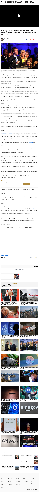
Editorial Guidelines (28, 227)
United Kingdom (25, 481)
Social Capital (10, 478)
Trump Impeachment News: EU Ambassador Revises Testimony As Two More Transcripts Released (19, 218)
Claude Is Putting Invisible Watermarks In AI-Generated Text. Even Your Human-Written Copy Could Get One (9, 448)
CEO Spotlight (10, 484)
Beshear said (31, 142)
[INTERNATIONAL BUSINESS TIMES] (19, 2)
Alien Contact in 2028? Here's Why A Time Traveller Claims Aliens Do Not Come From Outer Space (29, 319)
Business (2, 481)
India (24, 478)
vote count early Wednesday (7, 133)
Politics (2, 484)
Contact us (17, 478)
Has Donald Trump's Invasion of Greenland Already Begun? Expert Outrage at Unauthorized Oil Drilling (9, 383)
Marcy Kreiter (7, 38)
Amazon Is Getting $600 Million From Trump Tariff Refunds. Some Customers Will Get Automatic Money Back (29, 415)
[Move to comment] (37, 40)
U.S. (1, 478)
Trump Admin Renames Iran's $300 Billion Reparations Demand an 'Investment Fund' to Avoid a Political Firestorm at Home (9, 303)
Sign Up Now (14, 283)
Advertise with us (18, 484)
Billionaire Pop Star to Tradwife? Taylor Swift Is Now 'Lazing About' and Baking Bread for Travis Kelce (29, 432)
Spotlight (9, 481)
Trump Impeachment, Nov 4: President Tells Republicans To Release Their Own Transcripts (17, 220)
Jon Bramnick (34, 208)
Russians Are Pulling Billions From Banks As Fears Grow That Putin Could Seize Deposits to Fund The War (28, 303)
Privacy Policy (18, 481)
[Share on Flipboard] (32, 40)
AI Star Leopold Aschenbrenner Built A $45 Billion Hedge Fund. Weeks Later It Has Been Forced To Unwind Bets (10, 336)
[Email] (35, 40)
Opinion (2, 487)
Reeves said (23, 191)
